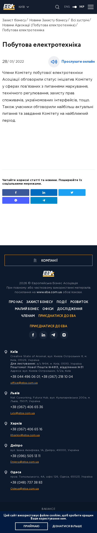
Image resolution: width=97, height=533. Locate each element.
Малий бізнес (27, 309)
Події (62, 302)
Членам (28, 316)
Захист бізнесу (14, 20)
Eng (67, 7)
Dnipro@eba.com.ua (24, 462)
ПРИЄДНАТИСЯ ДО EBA (48, 326)
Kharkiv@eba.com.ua (25, 435)
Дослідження (69, 309)
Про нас (16, 302)
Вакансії (48, 509)
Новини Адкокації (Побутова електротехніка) (39, 25)
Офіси (47, 309)
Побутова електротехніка (23, 30)
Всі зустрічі (80, 20)
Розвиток (79, 302)
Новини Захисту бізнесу (48, 20)
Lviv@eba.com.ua (22, 413)
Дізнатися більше (67, 526)
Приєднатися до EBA (57, 316)
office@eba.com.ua (24, 383)
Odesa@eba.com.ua (24, 488)
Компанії (49, 261)
